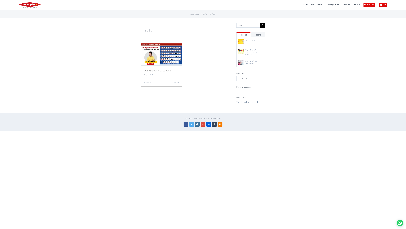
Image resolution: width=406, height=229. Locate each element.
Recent (258, 34)
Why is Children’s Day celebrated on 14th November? (252, 52)
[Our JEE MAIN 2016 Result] (161, 54)
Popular (243, 34)
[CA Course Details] (241, 40)
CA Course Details (251, 40)
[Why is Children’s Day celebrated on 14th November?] (241, 50)
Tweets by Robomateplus (248, 102)
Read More (147, 82)
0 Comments (176, 82)
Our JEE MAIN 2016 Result (158, 70)
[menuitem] (307, 4)
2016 (151, 75)
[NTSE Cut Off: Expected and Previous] (241, 61)
